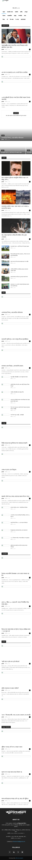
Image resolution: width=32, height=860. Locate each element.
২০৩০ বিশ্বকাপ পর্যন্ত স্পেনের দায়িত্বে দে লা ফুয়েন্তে (20, 537)
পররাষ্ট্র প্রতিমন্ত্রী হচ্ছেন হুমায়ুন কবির (17, 392)
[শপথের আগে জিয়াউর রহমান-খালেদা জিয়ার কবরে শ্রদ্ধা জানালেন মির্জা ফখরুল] (5, 401)
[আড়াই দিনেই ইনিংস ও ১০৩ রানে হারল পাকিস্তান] (5, 524)
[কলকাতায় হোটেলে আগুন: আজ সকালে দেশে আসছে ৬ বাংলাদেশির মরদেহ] (16, 197)
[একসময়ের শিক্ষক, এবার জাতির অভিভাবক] (16, 130)
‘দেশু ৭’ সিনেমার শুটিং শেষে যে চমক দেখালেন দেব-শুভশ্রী (16, 715)
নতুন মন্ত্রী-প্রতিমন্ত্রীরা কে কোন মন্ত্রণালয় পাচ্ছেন (19, 376)
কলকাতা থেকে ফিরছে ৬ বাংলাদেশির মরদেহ (12, 366)
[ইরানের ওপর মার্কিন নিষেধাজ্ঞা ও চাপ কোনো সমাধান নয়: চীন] (16, 564)
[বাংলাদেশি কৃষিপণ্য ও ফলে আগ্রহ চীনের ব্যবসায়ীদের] (16, 330)
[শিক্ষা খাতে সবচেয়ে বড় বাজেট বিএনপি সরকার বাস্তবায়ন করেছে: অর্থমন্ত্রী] (5, 409)
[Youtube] (22, 852)
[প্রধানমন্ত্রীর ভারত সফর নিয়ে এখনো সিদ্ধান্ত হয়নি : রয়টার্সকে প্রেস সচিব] (16, 36)
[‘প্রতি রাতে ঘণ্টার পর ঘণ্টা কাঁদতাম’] (16, 652)
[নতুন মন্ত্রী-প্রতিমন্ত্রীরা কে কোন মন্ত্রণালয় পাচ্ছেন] (5, 379)
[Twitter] (18, 852)
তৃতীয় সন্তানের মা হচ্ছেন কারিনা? (10, 688)
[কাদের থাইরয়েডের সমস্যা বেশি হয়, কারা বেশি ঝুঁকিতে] (16, 789)
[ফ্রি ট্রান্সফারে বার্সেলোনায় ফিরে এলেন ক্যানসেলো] (5, 532)
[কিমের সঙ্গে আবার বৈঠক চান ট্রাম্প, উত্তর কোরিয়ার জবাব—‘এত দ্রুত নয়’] (16, 620)
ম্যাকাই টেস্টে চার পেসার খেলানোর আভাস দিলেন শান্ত (15, 496)
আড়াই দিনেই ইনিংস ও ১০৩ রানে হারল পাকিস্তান (19, 522)
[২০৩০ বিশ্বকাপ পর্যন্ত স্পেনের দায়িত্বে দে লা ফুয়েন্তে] (5, 539)
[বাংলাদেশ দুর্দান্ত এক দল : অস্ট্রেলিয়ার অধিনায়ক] (5, 509)
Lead (3, 135)
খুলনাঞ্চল (3, 49)
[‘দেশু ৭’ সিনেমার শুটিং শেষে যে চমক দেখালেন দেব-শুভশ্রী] (16, 705)
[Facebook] (9, 852)
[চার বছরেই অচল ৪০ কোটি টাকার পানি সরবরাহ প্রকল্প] (13, 147)
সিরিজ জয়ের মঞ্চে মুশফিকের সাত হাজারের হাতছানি (14, 443)
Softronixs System (19, 858)
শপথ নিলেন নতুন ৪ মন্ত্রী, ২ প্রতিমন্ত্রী (17, 414)
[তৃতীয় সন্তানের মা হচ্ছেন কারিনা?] (16, 679)
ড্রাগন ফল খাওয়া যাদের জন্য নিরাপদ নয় (12, 772)
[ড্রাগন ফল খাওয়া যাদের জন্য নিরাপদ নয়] (16, 762)
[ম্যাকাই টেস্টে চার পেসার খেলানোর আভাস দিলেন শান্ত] (16, 487)
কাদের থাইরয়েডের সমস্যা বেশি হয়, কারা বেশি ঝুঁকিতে (15, 799)
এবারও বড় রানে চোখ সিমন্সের (9, 470)
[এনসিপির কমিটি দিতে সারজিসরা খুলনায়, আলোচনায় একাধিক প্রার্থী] (5, 271)
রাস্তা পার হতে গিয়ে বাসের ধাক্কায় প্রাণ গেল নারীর (19, 261)
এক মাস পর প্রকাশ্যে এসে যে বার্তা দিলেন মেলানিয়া (14, 72)
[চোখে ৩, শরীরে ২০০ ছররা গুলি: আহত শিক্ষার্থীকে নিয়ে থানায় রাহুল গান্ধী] (16, 593)
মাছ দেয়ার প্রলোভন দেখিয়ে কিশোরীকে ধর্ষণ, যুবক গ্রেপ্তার (16, 115)
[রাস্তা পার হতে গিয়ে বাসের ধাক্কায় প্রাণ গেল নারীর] (5, 263)
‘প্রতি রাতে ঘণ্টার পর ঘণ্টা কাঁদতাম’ (10, 661)
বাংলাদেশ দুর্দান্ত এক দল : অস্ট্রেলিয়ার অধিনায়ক (19, 507)
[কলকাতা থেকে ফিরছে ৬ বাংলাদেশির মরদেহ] (16, 356)
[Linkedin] (13, 852)
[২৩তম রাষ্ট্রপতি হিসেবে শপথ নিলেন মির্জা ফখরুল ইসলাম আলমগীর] (16, 88)
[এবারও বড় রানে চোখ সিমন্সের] (16, 460)
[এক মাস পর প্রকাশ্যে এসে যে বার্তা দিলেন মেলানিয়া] (16, 63)
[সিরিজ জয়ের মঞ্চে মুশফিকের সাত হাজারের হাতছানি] (16, 433)
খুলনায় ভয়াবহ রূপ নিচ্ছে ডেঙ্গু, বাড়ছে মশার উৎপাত (19, 276)
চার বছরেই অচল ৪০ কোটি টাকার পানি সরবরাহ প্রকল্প (20, 246)
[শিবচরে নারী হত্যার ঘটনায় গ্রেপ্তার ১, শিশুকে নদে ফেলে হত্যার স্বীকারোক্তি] (5, 256)
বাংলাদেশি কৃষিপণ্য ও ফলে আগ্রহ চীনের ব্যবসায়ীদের (15, 339)
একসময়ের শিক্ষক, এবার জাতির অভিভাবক (12, 312)
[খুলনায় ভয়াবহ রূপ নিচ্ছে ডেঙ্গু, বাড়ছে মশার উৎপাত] (5, 278)
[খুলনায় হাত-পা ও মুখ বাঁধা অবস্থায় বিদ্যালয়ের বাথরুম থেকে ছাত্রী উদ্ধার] (5, 286)
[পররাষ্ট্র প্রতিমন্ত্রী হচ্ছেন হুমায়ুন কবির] (5, 394)
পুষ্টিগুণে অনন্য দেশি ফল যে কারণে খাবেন (12, 747)
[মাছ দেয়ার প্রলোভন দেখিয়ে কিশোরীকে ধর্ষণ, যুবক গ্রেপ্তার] (16, 225)
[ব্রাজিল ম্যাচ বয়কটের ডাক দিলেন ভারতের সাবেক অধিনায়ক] (5, 547)
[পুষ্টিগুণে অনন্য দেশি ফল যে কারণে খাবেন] (16, 737)
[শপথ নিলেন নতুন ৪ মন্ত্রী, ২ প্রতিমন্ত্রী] (5, 416)
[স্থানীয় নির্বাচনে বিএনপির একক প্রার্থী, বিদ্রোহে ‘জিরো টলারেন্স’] (5, 386)
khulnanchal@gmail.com (19, 841)
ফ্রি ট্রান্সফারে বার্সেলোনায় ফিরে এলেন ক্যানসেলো (19, 530)
